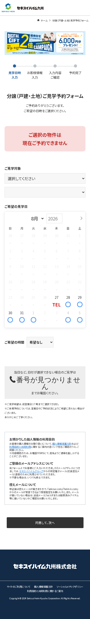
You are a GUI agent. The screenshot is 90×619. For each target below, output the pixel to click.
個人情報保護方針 (62, 443)
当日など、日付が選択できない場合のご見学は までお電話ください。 (47, 382)
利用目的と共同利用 (20, 447)
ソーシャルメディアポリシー (70, 586)
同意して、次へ (45, 522)
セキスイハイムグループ (31, 471)
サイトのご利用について (18, 586)
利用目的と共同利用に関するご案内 (45, 590)
